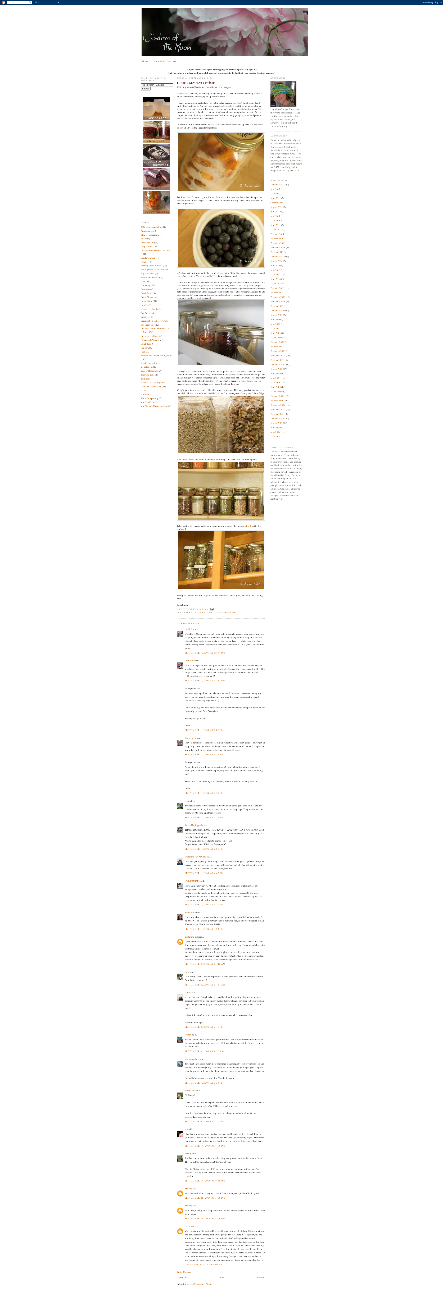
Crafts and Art (147, 242)
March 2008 (276, 391)
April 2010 (275, 279)
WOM (143, 390)
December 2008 (277, 351)
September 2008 (278, 364)
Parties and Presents (150, 339)
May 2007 (275, 436)
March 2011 (276, 229)
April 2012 (275, 198)
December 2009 (277, 297)
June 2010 (275, 270)
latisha (188, 992)
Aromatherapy (147, 230)
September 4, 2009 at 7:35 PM (204, 1082)
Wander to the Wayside (195, 856)
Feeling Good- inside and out (154, 269)
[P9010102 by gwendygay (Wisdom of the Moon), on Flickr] (221, 365)
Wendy (188, 1034)
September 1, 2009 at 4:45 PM (204, 873)
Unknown (189, 1226)
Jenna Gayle (190, 737)
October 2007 (276, 414)
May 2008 (275, 382)
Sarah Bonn (190, 912)
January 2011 (276, 238)
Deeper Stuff (146, 246)
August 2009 (276, 315)
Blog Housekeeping (150, 234)
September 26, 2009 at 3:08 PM (205, 1197)
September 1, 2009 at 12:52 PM (205, 680)
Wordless (145, 394)
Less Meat (145, 316)
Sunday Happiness (149, 370)
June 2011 (275, 216)
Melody (188, 1188)
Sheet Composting (149, 362)
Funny (144, 281)
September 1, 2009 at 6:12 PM (204, 904)
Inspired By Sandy (149, 309)
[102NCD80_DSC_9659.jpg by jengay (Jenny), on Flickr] (221, 519)
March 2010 (276, 283)
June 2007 (275, 431)
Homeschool (146, 301)
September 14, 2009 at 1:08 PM (205, 1145)
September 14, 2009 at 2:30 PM (205, 1180)
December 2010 (277, 243)
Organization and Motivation (154, 320)
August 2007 (276, 422)
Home (145, 61)
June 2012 (275, 189)
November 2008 (278, 355)
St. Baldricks (147, 366)
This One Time (148, 374)
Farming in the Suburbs (151, 265)
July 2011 (275, 211)
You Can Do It (147, 402)
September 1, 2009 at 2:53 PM (204, 848)
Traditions (145, 378)
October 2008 (276, 360)
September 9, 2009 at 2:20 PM (204, 1121)
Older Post (260, 1277)
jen (186, 1129)
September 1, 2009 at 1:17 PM (204, 754)
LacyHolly (190, 660)
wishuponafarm (192, 1059)
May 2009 (275, 328)
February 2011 (277, 234)
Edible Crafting (148, 257)
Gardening (146, 285)
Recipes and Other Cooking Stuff (156, 355)
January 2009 (276, 346)
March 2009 (276, 337)
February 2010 (277, 288)
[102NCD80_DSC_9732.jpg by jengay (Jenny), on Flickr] (221, 453)
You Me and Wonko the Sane (154, 406)
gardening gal (191, 936)
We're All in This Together (153, 382)
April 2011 (275, 225)
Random (145, 347)
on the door (248, 525)
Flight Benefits (148, 273)
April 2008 (275, 387)
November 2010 (278, 247)
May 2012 (275, 193)
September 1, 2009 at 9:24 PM (204, 928)
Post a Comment (184, 1271)
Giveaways (146, 289)
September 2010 (278, 256)
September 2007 (278, 418)
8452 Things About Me (152, 226)
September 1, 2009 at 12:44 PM (205, 652)
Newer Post (182, 1277)
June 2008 (275, 378)
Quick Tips (146, 343)
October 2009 (276, 306)
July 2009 (275, 319)
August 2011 (276, 207)
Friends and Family (150, 277)
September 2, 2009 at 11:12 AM (205, 963)
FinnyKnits (190, 1090)
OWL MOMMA (192, 880)
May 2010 (275, 274)
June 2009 (275, 324)
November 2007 (278, 409)
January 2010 (276, 292)
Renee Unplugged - (194, 825)
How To (144, 305)
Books (144, 238)
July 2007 (275, 427)
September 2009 (278, 310)
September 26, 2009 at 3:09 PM (205, 1218)
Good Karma (146, 293)
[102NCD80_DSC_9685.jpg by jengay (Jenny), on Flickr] (221, 191)
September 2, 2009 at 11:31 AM (205, 984)
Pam (187, 800)
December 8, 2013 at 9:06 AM (204, 1264)
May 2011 (275, 220)
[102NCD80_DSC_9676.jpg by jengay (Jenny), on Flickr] (221, 589)
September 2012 (278, 184)
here (298, 163)
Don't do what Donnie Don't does (156, 250)
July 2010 (275, 265)
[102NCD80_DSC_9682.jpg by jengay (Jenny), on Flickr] (221, 266)
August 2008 (276, 369)
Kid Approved (147, 312)
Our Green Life (148, 324)
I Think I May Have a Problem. (196, 82)
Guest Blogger (147, 297)
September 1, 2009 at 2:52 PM (204, 817)
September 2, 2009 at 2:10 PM (204, 1026)
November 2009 (278, 301)
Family (144, 261)
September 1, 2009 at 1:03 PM (204, 730)
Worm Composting (149, 398)
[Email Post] (211, 609)
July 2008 (275, 373)
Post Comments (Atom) (200, 1283)
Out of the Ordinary (150, 335)
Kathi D (188, 629)
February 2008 (277, 396)
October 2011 (276, 202)
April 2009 (275, 333)
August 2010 (276, 261)
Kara (187, 971)
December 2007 (277, 405)
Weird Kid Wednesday (151, 386)
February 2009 (277, 342)
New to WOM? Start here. (165, 61)
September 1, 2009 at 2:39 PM (204, 793)
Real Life (145, 351)
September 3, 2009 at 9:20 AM (204, 1051)
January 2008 (276, 400)
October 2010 (276, 252)
